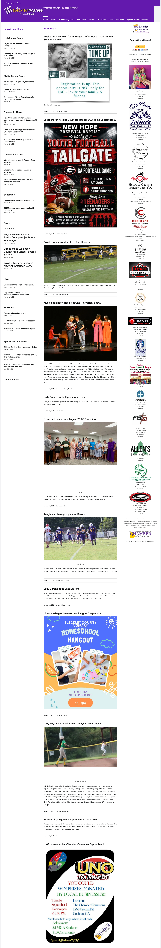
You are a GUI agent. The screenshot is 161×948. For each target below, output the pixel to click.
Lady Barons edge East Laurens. (17, 89)
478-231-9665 (140, 458)
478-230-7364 (140, 96)
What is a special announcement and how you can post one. (19, 365)
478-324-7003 (140, 166)
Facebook (140, 98)
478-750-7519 (140, 384)
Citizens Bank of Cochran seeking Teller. (20, 347)
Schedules (59, 411)
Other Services (11, 379)
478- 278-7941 (140, 135)
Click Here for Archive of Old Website (140, 54)
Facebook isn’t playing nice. (15, 313)
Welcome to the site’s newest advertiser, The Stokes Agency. (20, 356)
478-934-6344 (140, 287)
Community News (61, 111)
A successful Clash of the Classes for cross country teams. (19, 98)
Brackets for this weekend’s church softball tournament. (18, 181)
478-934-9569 (140, 334)
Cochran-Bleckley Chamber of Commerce (143, 541)
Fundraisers (72, 389)
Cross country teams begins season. (19, 285)
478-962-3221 (140, 489)
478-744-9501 (140, 507)
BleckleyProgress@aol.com (133, 525)
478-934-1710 (140, 311)
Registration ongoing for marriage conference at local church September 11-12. (20, 120)
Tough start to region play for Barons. (19, 82)
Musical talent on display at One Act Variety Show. (18, 140)
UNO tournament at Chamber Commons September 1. (74, 844)
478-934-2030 (140, 256)
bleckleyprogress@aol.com (12, 3)
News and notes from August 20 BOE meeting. (70, 419)
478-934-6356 (140, 434)
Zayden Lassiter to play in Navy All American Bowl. (18, 264)
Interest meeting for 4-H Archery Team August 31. (19, 161)
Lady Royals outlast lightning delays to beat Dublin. (19, 54)
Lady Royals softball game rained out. (19, 200)
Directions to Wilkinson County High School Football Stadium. (20, 251)
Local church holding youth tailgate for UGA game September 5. (19, 131)
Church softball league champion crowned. (17, 171)
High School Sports (62, 294)
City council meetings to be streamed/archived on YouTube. (17, 293)
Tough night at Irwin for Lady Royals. (19, 63)
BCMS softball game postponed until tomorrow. (19, 209)
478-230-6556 (148, 523)
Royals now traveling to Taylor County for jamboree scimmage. (19, 237)
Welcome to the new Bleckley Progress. (20, 328)
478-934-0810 (140, 406)
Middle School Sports (63, 580)
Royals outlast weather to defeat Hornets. (17, 45)
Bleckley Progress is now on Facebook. (20, 321)
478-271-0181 (140, 240)
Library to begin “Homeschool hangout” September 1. (74, 613)
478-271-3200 (140, 199)
